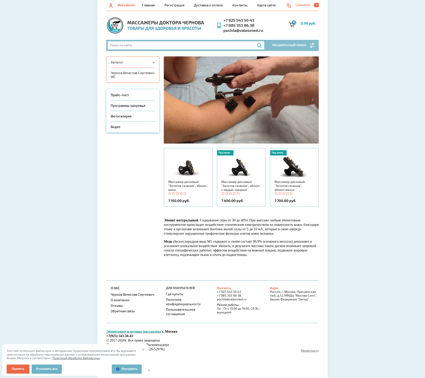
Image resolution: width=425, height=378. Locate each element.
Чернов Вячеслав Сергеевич (132, 295)
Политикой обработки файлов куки (76, 358)
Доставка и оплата (208, 5)
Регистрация (174, 5)
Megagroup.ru (310, 351)
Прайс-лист (120, 95)
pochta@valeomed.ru (243, 30)
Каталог (117, 62)
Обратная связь (123, 311)
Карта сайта (266, 5)
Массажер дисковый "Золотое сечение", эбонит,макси (289, 186)
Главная (148, 5)
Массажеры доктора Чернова (165, 23)
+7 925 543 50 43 (238, 20)
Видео (115, 127)
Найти (259, 45)
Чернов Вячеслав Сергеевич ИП (133, 75)
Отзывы (117, 306)
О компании (120, 300)
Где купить (174, 294)
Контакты (239, 5)
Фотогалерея (121, 116)
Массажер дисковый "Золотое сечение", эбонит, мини (187, 186)
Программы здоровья (128, 106)
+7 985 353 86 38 (238, 25)
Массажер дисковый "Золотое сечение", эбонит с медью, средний (240, 186)
